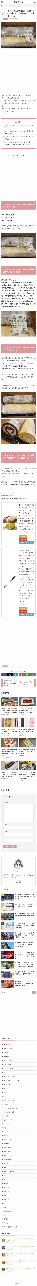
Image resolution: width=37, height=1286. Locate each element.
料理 (5, 1175)
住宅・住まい (8, 1147)
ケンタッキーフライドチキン (12, 1080)
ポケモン (6, 1128)
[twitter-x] (17, 881)
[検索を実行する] (34, 992)
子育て (6, 1167)
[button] (4, 674)
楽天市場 (23, 539)
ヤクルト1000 (8, 1139)
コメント (6, 802)
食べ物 (6, 1223)
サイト (5, 838)
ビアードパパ (8, 1120)
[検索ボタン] (35, 2)
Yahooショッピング (26, 542)
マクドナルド (8, 1132)
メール (6, 831)
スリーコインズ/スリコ (10, 1108)
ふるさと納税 (8, 1064)
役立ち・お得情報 (9, 1171)
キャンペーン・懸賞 (9, 1076)
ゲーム (6, 1088)
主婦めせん (18, 2)
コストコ (5, 18)
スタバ (6, 1104)
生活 (5, 1203)
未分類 (6, 1183)
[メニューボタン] (2, 2)
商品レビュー (8, 1151)
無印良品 (6, 1199)
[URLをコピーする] (33, 674)
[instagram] (20, 881)
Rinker (25, 531)
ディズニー (7, 1116)
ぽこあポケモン (8, 1068)
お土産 (6, 1052)
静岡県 (6, 1219)
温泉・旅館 (7, 1191)
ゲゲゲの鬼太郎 (8, 1084)
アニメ (6, 1072)
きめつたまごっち (9, 1056)
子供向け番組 (8, 1159)
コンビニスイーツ (9, 1100)
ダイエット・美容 (9, 1112)
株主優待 (6, 1187)
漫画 (5, 1195)
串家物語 (6, 1143)
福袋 (5, 1207)
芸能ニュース (8, 1211)
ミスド (6, 1136)
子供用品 (6, 1163)
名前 (5, 825)
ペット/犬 (6, 1124)
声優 (5, 1155)
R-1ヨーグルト (8, 1048)
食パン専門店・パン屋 (10, 1227)
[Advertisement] (18, 69)
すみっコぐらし (8, 1060)
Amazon (22, 536)
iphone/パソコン (8, 1044)
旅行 (5, 1179)
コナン (6, 1096)
